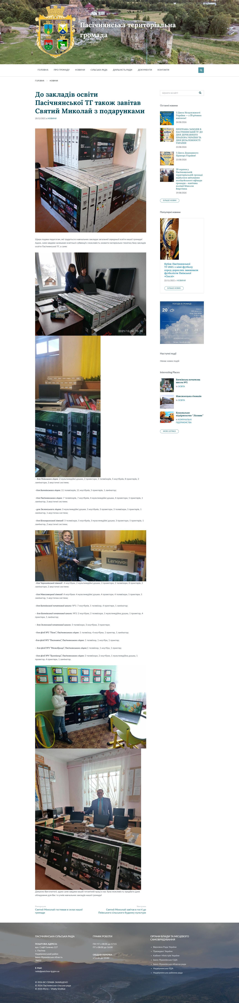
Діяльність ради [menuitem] (122, 70)
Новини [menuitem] (80, 70)
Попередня (40, 906)
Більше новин (169, 200)
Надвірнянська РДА (163, 968)
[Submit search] (200, 93)
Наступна (141, 906)
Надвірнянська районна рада (168, 973)
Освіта (181, 387)
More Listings (169, 431)
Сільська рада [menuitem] (99, 70)
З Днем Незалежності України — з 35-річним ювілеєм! (189, 115)
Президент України (162, 951)
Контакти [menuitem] (163, 70)
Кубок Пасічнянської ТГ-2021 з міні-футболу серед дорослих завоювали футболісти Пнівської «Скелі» (181, 270)
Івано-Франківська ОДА (165, 960)
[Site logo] (55, 57)
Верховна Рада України (164, 947)
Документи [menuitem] (145, 70)
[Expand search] (201, 70)
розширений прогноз (182, 338)
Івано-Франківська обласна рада (169, 964)
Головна (39, 81)
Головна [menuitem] (43, 70)
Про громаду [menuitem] (62, 70)
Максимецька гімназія (188, 396)
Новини (54, 81)
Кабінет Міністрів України (166, 956)
